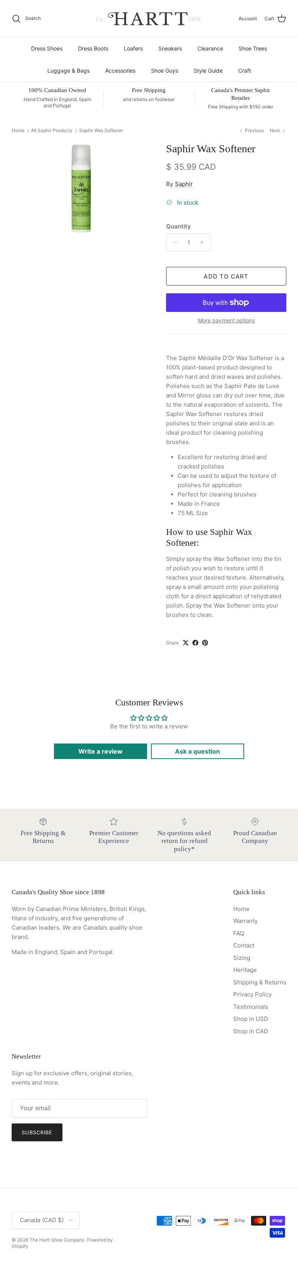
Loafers (133, 48)
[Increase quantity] (204, 242)
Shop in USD (250, 1018)
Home (18, 131)
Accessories (120, 70)
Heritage (245, 969)
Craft (244, 70)
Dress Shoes (46, 48)
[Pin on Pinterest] (205, 643)
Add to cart (226, 276)
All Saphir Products (51, 131)
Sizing (241, 957)
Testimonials (250, 1006)
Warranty (245, 921)
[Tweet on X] (186, 643)
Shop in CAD (250, 1031)
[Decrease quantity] (173, 242)
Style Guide (208, 70)
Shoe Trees (253, 48)
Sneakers (170, 48)
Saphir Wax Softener (101, 131)
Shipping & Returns (259, 982)
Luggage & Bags (68, 70)
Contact (244, 945)
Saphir (184, 184)
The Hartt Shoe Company (57, 1240)
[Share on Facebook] (195, 643)
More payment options (226, 320)
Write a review (100, 751)
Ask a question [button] (197, 751)
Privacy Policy (252, 994)
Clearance (210, 48)
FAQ (238, 933)
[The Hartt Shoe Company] (149, 18)
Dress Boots (93, 48)
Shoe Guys (164, 70)
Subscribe (37, 1132)
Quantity (178, 226)
